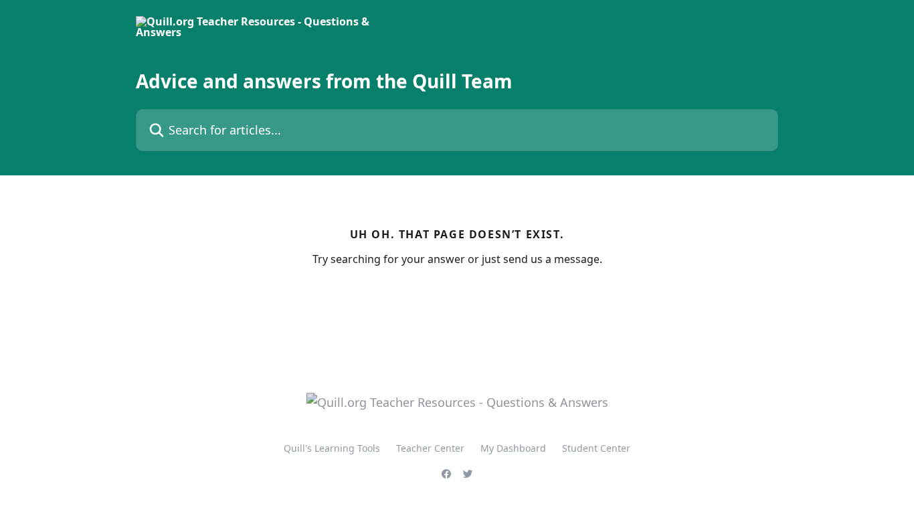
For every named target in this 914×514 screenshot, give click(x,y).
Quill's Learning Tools (332, 448)
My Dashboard (513, 448)
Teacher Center (430, 448)
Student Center (596, 448)
